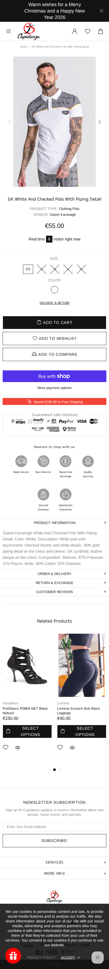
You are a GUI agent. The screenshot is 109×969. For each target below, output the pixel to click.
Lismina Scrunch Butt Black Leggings (78, 710)
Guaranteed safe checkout (55, 414)
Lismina (63, 703)
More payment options (55, 388)
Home (24, 46)
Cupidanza (29, 31)
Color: (54, 280)
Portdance (10, 703)
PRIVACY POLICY (41, 957)
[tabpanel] (27, 700)
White (54, 289)
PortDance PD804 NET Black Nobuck (25, 710)
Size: (54, 258)
